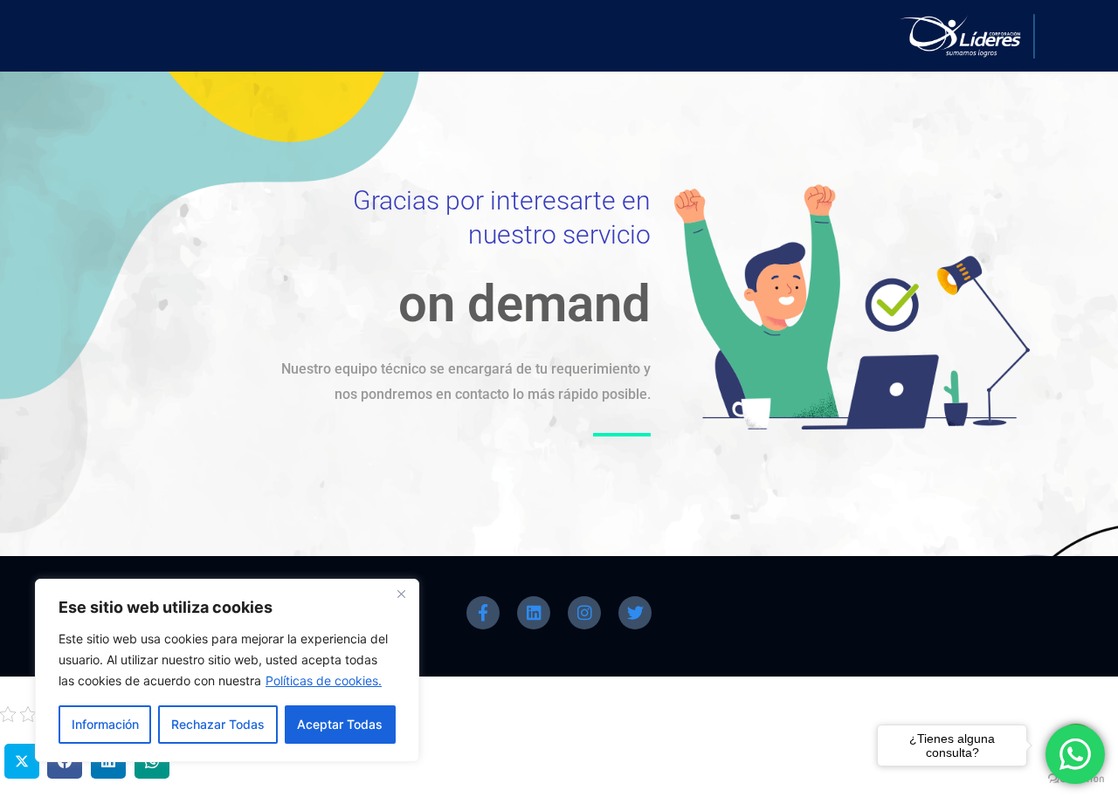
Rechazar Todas (218, 724)
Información (105, 724)
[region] (227, 670)
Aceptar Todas (340, 724)
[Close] (400, 593)
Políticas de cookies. (324, 680)
